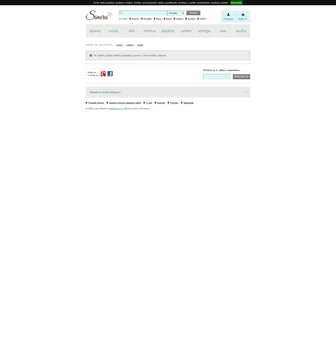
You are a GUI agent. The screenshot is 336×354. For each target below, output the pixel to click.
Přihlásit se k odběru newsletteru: (222, 70)
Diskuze (179, 18)
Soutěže (191, 18)
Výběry (203, 18)
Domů (119, 45)
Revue (169, 18)
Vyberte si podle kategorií (104, 92)
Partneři (174, 102)
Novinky (135, 18)
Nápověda (189, 102)
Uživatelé (148, 18)
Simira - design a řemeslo (99, 16)
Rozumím (236, 2)
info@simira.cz (116, 108)
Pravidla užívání (96, 102)
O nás (149, 102)
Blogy (159, 18)
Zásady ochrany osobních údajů (125, 102)
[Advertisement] (267, 76)
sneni (140, 45)
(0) (243, 18)
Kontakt (161, 102)
